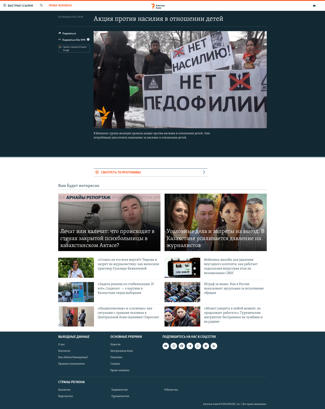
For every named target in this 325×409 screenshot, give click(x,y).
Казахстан (64, 390)
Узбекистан (171, 390)
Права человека (60, 5)
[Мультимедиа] (314, 5)
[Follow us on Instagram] (173, 346)
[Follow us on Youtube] (165, 346)
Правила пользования (71, 364)
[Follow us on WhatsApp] (198, 346)
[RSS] (214, 346)
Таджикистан (119, 390)
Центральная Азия (121, 351)
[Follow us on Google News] (206, 346)
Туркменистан (120, 396)
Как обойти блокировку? (73, 357)
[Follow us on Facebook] (182, 346)
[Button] (67, 34)
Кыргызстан (65, 396)
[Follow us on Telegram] (190, 346)
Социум (115, 364)
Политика (116, 357)
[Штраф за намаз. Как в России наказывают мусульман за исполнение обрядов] (182, 292)
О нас (61, 344)
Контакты (64, 351)
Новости (115, 344)
